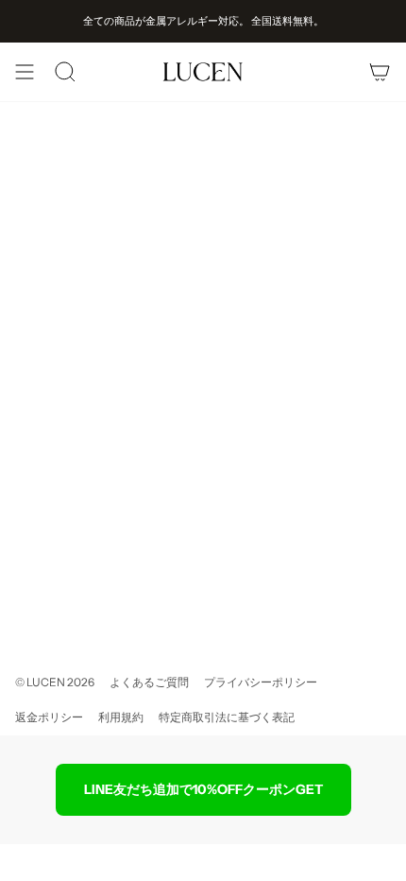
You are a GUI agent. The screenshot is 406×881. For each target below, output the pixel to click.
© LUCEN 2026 (54, 682)
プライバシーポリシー (260, 682)
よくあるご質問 (149, 682)
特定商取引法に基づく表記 (227, 717)
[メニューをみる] (24, 72)
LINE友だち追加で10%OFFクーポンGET (203, 789)
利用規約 (121, 717)
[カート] (379, 72)
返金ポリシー (49, 717)
